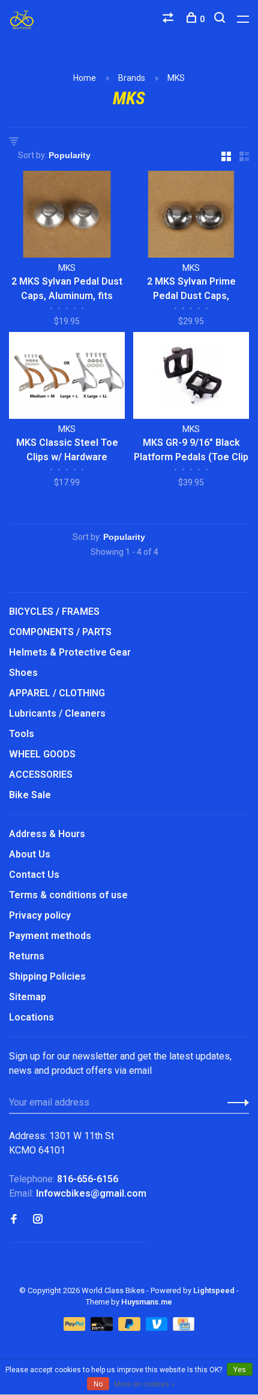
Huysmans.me (146, 1301)
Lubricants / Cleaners (57, 713)
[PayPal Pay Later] (130, 1327)
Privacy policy (40, 915)
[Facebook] (14, 1219)
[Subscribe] (235, 1102)
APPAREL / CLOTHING (57, 693)
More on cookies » (144, 1384)
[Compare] (169, 19)
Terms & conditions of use (68, 895)
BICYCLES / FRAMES (54, 611)
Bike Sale (30, 795)
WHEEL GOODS (42, 754)
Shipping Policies (47, 976)
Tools (21, 733)
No (98, 1384)
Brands (131, 78)
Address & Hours (47, 834)
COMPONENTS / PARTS (60, 632)
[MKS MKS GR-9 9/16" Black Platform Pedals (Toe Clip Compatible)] (191, 377)
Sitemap (27, 997)
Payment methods (50, 935)
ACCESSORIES (41, 774)
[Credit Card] (183, 1327)
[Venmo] (158, 1327)
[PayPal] (76, 1327)
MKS (176, 78)
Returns (26, 956)
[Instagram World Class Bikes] (38, 1219)
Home (84, 78)
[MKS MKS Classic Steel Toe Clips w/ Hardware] (67, 377)
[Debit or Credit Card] (103, 1327)
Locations (31, 1017)
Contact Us (34, 874)
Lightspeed (214, 1290)
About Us (29, 854)
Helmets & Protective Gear (70, 652)
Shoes (23, 672)
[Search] (221, 19)
